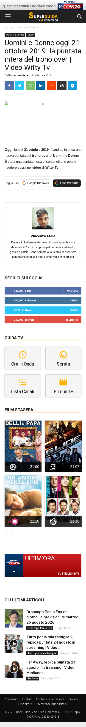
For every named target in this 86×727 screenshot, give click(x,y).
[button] (79, 16)
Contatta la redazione (50, 699)
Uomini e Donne (27, 27)
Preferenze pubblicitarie (52, 704)
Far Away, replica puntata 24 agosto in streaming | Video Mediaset (50, 667)
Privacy (73, 699)
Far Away (33, 678)
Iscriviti (72, 319)
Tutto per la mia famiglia (42, 653)
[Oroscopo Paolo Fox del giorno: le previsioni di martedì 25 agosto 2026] (14, 618)
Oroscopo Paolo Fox (40, 628)
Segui (74, 300)
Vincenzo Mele (18, 75)
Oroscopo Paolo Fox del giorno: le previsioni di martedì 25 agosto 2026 (52, 617)
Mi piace (72, 290)
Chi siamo (11, 699)
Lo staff (27, 699)
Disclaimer (25, 704)
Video (30, 34)
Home (9, 27)
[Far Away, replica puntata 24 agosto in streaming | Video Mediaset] (14, 669)
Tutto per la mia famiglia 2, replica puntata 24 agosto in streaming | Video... (50, 642)
